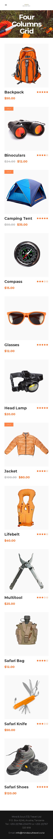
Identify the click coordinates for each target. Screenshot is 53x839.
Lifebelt (12, 534)
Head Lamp (15, 408)
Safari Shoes (16, 787)
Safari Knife (15, 724)
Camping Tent (18, 218)
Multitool (13, 597)
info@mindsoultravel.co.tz (30, 832)
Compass (13, 281)
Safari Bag (14, 661)
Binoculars (14, 155)
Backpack (14, 92)
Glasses (11, 345)
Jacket (10, 471)
